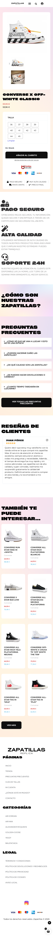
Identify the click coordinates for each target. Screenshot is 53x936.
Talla (11, 117)
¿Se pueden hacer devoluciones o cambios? (24, 376)
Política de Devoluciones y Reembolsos (26, 866)
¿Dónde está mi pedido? (17, 793)
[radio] (11, 124)
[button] (36, 4)
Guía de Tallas (12, 782)
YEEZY (8, 838)
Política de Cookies (15, 877)
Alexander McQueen (16, 827)
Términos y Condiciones (17, 861)
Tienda (8, 771)
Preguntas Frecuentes (17, 776)
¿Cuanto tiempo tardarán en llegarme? (21, 388)
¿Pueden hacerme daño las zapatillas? (20, 354)
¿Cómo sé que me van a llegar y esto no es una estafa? (26, 342)
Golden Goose (13, 832)
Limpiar (11, 141)
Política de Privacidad (17, 872)
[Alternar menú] (29, 3)
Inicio (8, 766)
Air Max (9, 821)
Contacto (10, 798)
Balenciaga (11, 843)
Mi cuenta (10, 787)
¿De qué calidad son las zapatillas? (27, 365)
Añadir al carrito (26, 155)
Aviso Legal (11, 882)
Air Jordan (11, 816)
